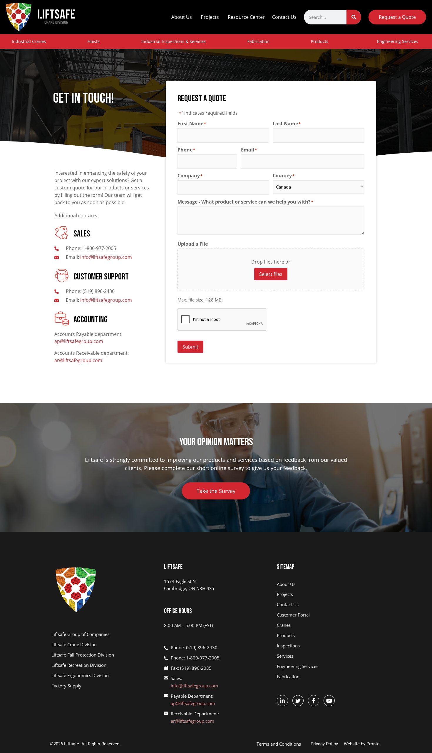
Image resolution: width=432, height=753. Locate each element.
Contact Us (284, 17)
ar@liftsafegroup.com (78, 360)
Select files (270, 274)
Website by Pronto (362, 744)
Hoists (94, 41)
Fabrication (258, 41)
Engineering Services (397, 41)
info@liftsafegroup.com (194, 686)
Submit (190, 347)
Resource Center (246, 17)
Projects (210, 17)
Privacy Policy (324, 744)
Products (319, 41)
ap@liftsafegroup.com (78, 341)
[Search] (353, 17)
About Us (181, 17)
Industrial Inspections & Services (173, 41)
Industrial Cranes (29, 41)
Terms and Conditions (279, 744)
